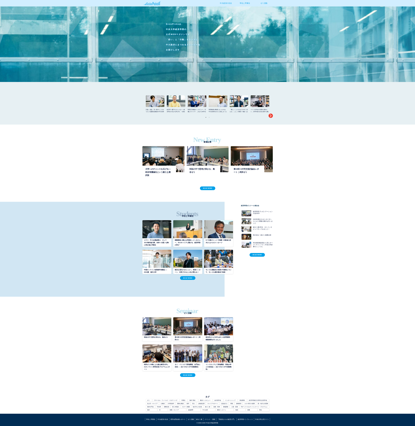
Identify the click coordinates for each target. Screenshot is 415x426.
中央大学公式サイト (262, 419)
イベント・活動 (209, 419)
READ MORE (207, 188)
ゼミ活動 (191, 419)
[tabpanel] (155, 104)
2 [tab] (209, 117)
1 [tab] (206, 117)
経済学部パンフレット (245, 419)
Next (271, 116)
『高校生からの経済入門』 (226, 419)
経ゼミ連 (199, 419)
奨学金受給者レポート (178, 419)
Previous (143, 105)
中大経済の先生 (163, 419)
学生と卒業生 (150, 419)
